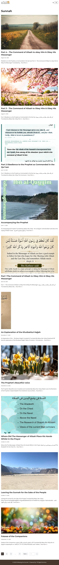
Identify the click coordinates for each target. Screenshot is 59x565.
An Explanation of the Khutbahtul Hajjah (21, 332)
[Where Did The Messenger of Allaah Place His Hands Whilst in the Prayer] (29, 415)
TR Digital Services (41, 562)
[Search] (53, 2)
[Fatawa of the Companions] (29, 521)
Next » (25, 554)
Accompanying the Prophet (14, 222)
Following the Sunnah (22, 562)
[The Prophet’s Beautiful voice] (29, 362)
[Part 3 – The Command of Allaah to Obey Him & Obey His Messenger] (29, 87)
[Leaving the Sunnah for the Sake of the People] (29, 471)
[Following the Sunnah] (5, 2)
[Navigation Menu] (56, 2)
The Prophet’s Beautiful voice (15, 383)
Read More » (24, 63)
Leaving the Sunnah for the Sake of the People (23, 492)
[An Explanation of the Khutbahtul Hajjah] (29, 310)
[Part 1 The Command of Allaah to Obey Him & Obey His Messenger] (29, 254)
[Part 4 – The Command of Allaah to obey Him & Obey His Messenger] (29, 32)
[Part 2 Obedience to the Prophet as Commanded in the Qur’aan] (29, 143)
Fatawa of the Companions (14, 536)
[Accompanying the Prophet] (29, 200)
